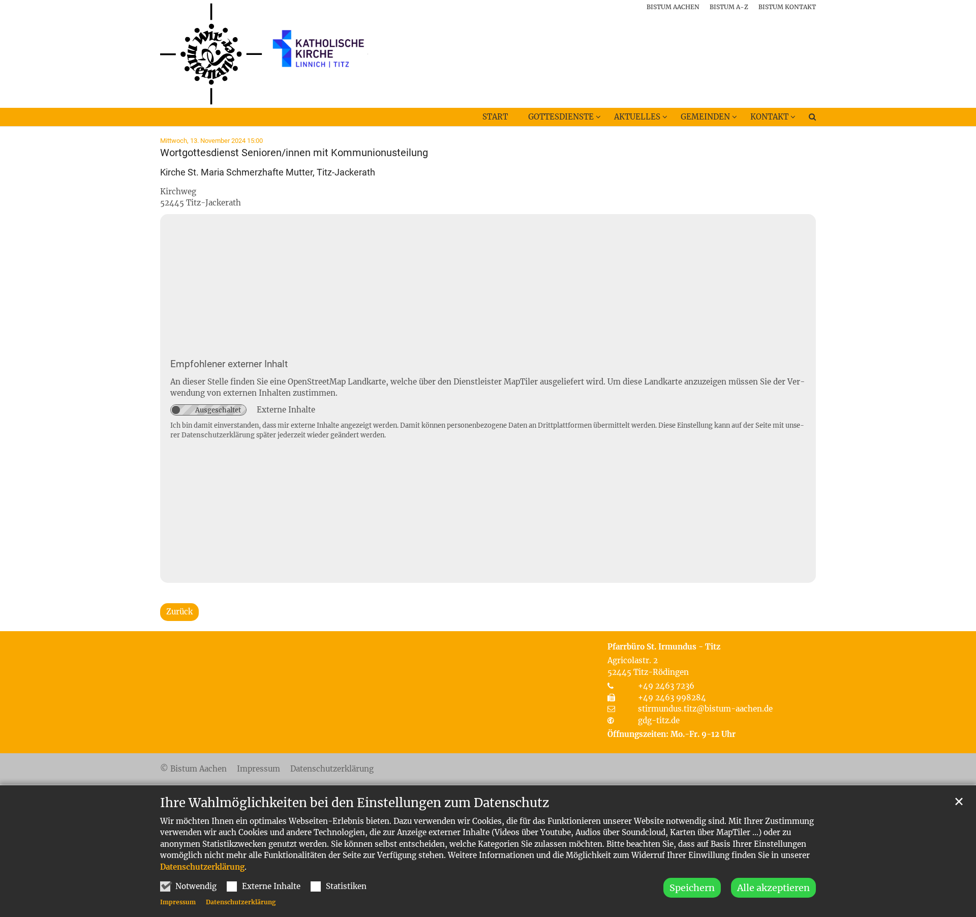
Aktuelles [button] (637, 117)
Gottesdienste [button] (561, 117)
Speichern (692, 888)
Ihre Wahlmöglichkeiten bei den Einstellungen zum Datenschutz (354, 803)
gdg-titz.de (659, 720)
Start (495, 117)
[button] (806, 119)
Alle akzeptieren (773, 888)
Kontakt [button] (769, 117)
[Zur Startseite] (264, 54)
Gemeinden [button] (705, 117)
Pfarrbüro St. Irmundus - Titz (663, 647)
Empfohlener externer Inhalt (229, 364)
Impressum (178, 902)
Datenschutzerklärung (202, 867)
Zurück (179, 611)
